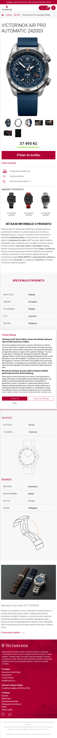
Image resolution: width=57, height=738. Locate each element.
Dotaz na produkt (9, 163)
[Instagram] (3, 714)
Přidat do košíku (28, 155)
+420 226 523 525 (34, 2)
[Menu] (53, 8)
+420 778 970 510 (20, 2)
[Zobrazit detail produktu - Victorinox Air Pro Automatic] (11, 200)
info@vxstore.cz (8, 681)
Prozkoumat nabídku (10, 632)
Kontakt (9, 2)
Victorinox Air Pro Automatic (11, 215)
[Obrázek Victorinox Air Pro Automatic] (28, 76)
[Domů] (3, 15)
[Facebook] (9, 714)
